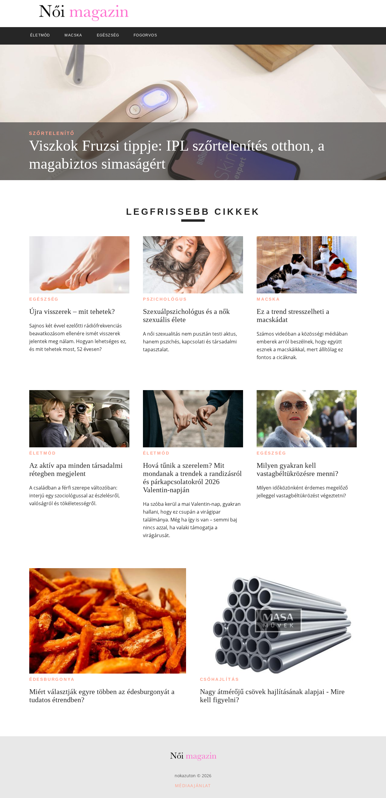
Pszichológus (165, 299)
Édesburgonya (52, 679)
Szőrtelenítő (52, 133)
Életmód (42, 453)
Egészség (44, 299)
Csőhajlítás (219, 679)
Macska (268, 299)
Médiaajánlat (193, 785)
